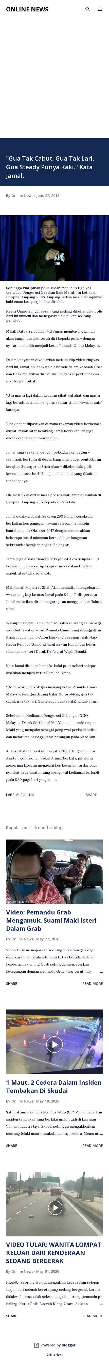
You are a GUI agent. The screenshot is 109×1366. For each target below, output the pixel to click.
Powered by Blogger (58, 1345)
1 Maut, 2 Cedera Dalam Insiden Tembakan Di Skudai (54, 1086)
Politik (27, 794)
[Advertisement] (54, 73)
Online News (27, 9)
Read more (92, 983)
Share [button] (91, 794)
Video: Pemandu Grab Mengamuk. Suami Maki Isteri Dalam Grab (51, 920)
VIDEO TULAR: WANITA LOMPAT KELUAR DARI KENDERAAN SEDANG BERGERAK (53, 1252)
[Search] (88, 9)
